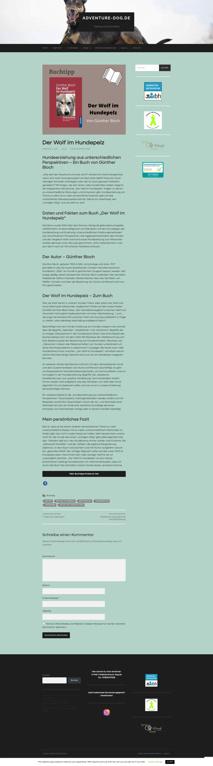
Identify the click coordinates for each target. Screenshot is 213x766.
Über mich (57, 48)
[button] (45, 483)
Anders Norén (154, 754)
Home (45, 48)
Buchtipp (51, 496)
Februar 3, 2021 (50, 149)
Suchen (46, 675)
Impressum (47, 698)
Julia (64, 149)
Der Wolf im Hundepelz (65, 501)
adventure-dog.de (107, 18)
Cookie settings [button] (155, 762)
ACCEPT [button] (170, 762)
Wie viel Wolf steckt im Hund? (71, 505)
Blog (123, 48)
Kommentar (49, 556)
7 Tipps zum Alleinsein (53, 515)
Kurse (85, 48)
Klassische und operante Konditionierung (113, 516)
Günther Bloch (85, 501)
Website (46, 611)
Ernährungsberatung (105, 48)
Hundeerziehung (102, 501)
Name (46, 585)
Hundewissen (50, 505)
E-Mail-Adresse (50, 598)
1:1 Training (72, 48)
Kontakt (137, 48)
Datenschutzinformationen (55, 703)
